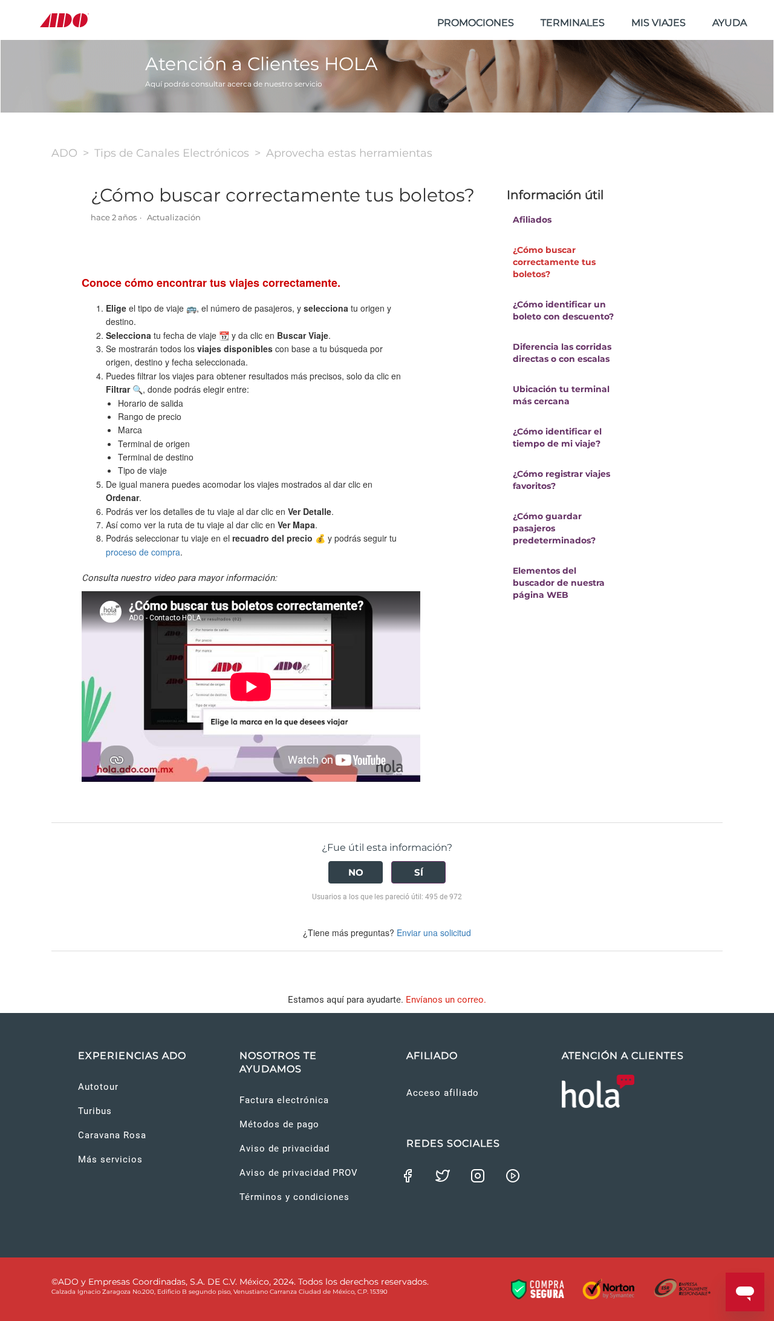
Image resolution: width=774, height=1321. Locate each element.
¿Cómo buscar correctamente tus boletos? (554, 262)
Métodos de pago (279, 1124)
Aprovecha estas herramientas (349, 153)
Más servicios (110, 1159)
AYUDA (729, 22)
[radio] (355, 872)
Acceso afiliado (442, 1092)
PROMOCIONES (475, 22)
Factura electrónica (284, 1100)
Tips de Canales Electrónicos (171, 153)
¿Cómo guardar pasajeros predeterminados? (554, 528)
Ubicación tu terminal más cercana (561, 395)
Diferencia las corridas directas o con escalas (562, 352)
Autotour (98, 1086)
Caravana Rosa (112, 1135)
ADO (64, 153)
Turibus (95, 1111)
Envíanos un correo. (446, 999)
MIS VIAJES (658, 22)
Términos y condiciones (294, 1197)
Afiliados (532, 219)
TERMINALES (573, 22)
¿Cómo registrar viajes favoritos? (561, 479)
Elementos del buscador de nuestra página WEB (559, 582)
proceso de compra (143, 552)
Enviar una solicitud (434, 932)
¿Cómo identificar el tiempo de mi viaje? (557, 437)
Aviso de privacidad (284, 1148)
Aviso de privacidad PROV (298, 1172)
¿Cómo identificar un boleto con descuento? (563, 310)
